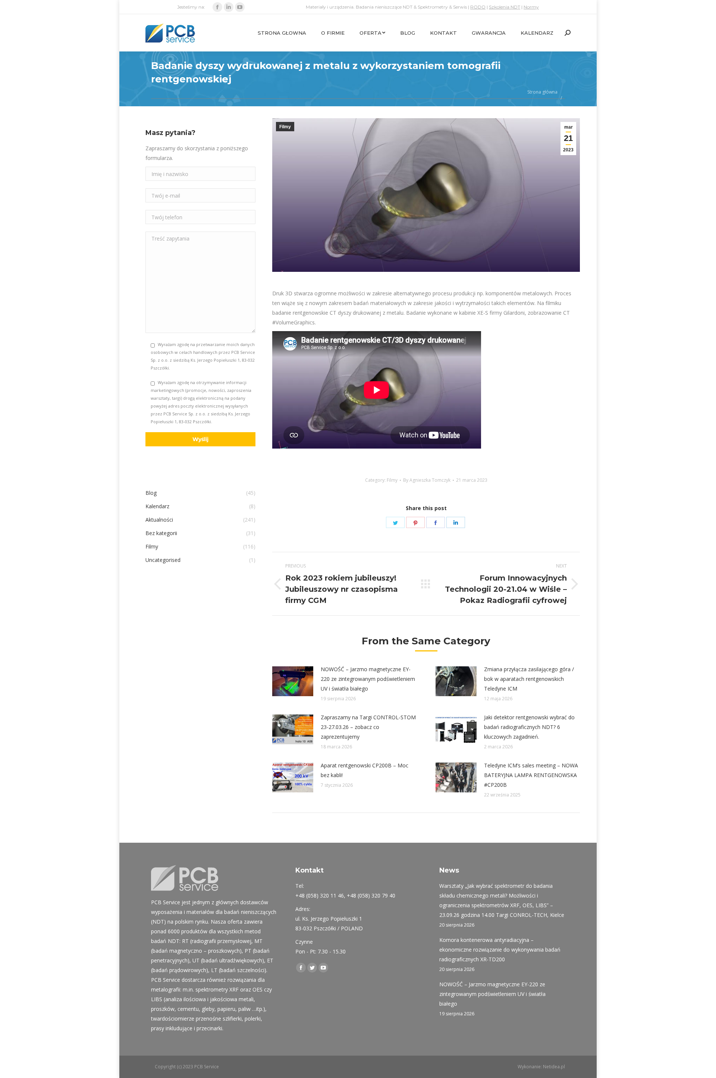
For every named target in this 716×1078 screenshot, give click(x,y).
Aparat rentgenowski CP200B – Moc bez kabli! (364, 770)
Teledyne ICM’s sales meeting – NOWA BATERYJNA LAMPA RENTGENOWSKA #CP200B (531, 775)
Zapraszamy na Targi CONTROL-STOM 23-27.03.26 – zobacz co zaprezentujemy (368, 727)
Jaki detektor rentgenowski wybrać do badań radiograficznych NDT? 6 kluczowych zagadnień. (529, 727)
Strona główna (542, 92)
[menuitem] (282, 33)
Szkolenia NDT (504, 7)
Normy (531, 7)
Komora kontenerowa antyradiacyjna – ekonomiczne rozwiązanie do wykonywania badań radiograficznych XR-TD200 (499, 949)
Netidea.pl (554, 1066)
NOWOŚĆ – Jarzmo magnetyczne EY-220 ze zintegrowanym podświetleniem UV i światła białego (368, 679)
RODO (478, 7)
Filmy (285, 126)
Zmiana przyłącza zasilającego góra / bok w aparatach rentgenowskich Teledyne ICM (529, 679)
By (426, 480)
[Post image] (292, 681)
